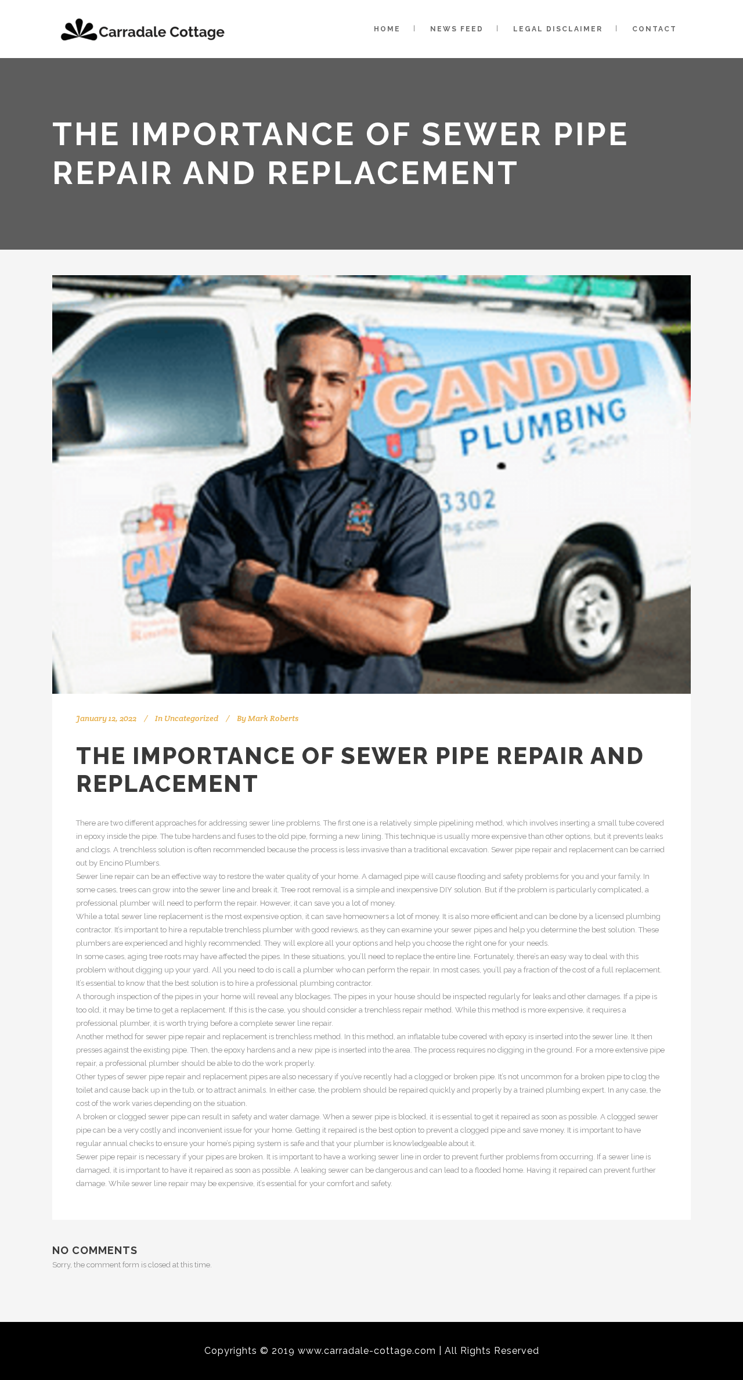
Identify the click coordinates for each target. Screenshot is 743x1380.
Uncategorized (191, 718)
